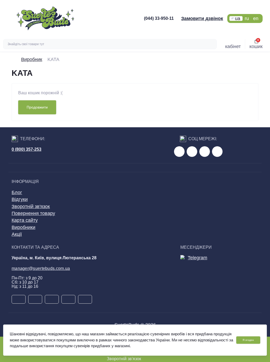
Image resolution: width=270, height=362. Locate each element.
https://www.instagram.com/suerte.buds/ (217, 151)
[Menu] (8, 18)
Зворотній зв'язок (31, 206)
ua (237, 18)
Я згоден (248, 340)
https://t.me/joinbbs (179, 151)
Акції (17, 234)
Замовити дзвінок (202, 18)
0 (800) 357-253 (26, 149)
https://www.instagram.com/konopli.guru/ (204, 151)
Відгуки (20, 199)
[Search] (212, 44)
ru (247, 18)
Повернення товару (33, 213)
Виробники (23, 227)
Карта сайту (25, 220)
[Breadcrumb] (14, 59)
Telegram (197, 257)
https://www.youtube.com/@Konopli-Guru (192, 151)
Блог (17, 192)
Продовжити (37, 107)
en (255, 18)
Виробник (31, 59)
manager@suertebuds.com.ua (41, 268)
